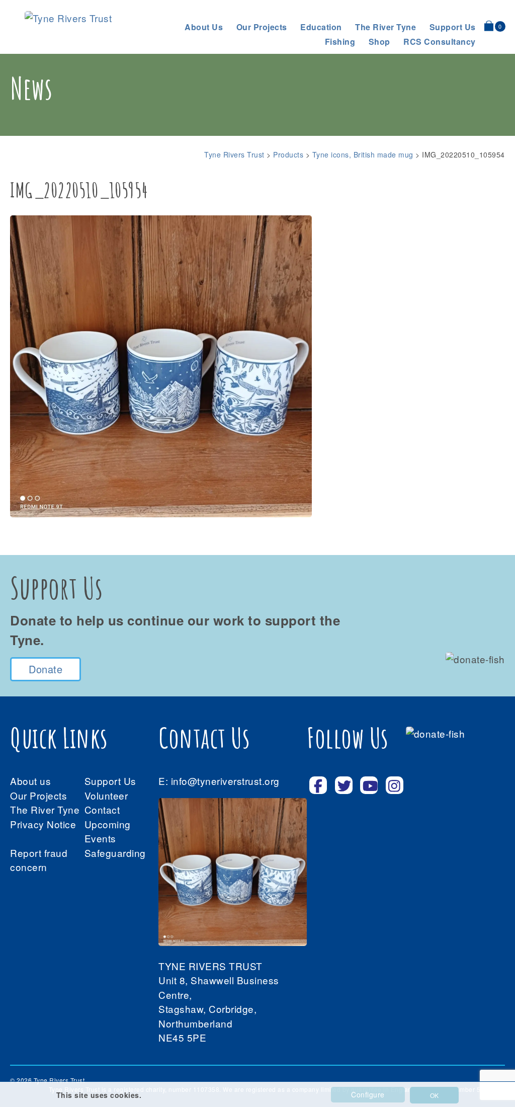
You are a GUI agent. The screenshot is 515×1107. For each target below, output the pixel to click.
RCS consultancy (439, 41)
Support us (453, 27)
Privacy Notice (43, 824)
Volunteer (106, 795)
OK (434, 1095)
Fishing (340, 41)
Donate (45, 669)
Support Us (110, 780)
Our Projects (261, 27)
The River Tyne (385, 27)
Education (321, 27)
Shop (379, 41)
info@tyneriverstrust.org (225, 780)
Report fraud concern (38, 860)
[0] (488, 25)
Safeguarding (115, 852)
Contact (102, 809)
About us (204, 27)
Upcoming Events (107, 831)
